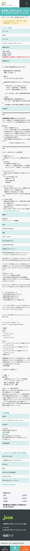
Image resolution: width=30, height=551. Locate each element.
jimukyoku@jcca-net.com (11, 211)
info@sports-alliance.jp (9, 484)
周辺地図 (5, 434)
